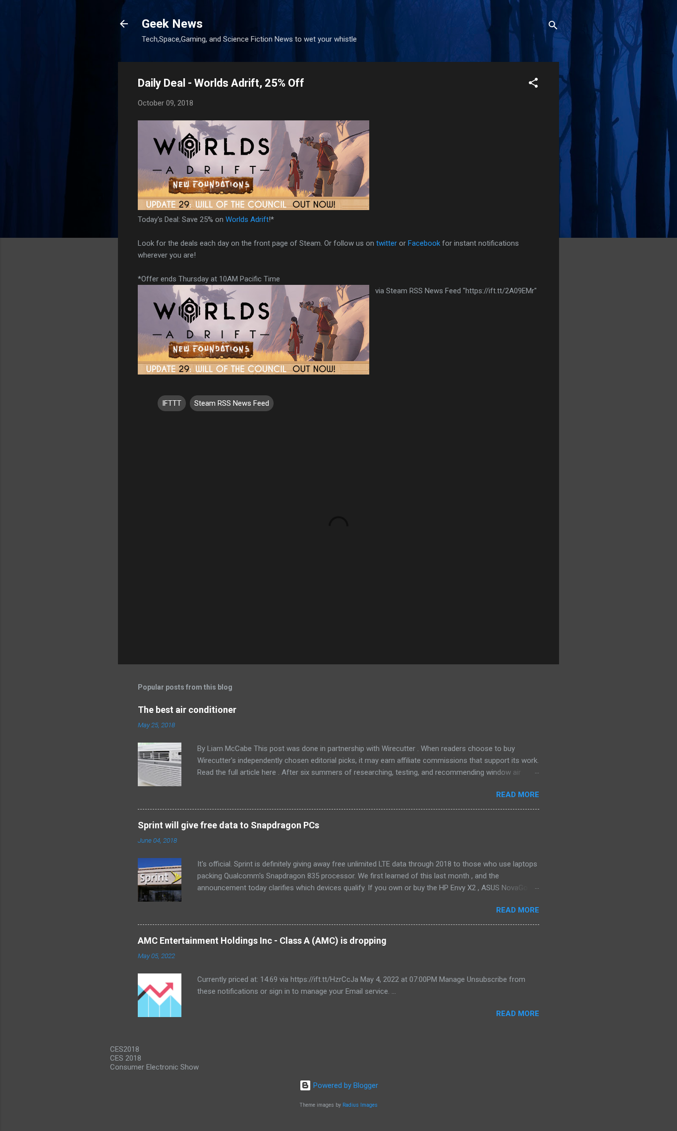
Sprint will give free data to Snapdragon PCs (228, 825)
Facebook (424, 243)
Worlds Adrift (247, 219)
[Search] (553, 27)
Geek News (172, 24)
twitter (386, 243)
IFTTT (171, 403)
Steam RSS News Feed (231, 403)
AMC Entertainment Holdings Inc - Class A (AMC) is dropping (262, 940)
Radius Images (360, 1105)
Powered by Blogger (344, 1085)
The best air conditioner (187, 709)
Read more (517, 794)
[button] (533, 84)
